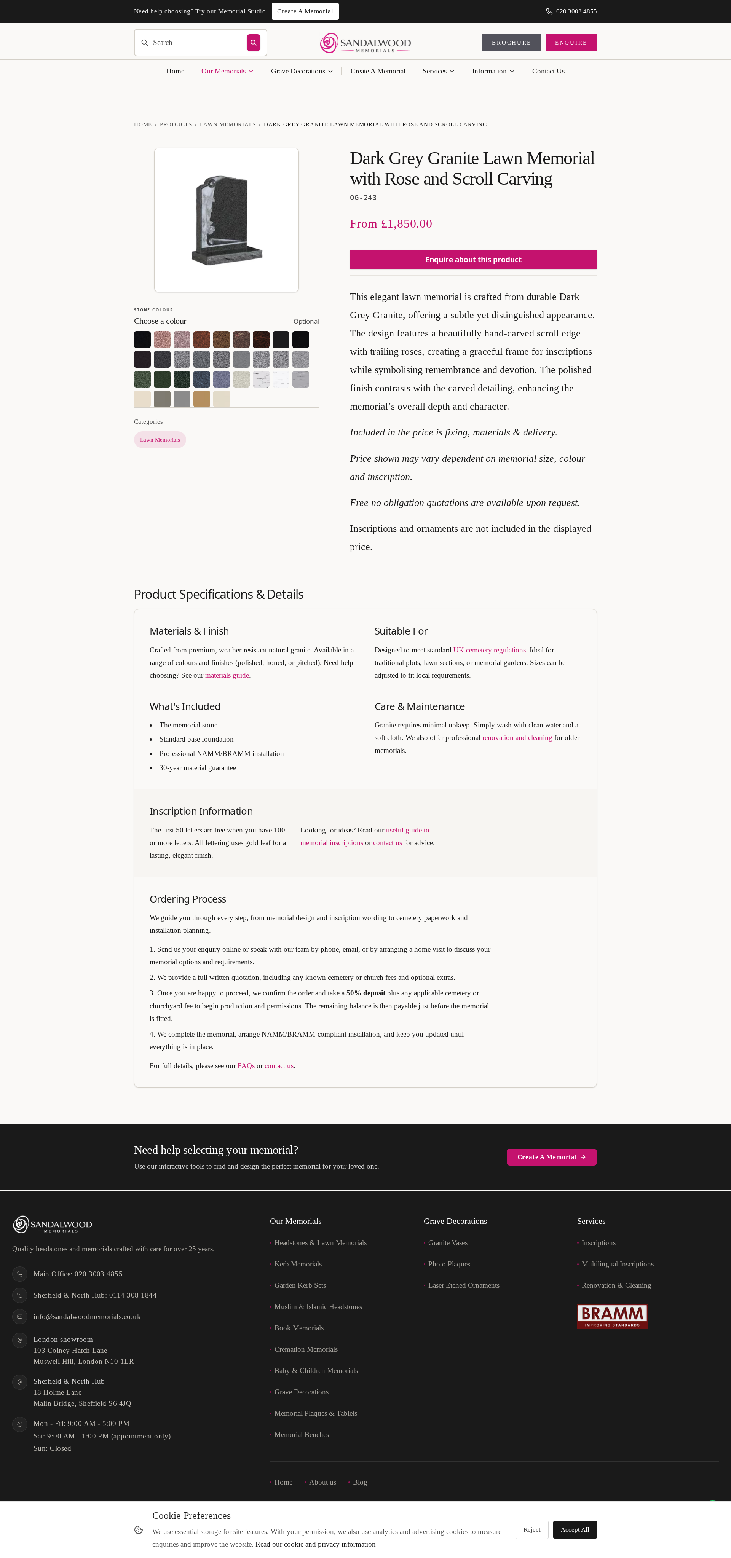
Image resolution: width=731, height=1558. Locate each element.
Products (176, 124)
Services (435, 71)
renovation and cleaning (517, 738)
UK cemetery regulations (489, 650)
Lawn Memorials (228, 124)
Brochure (511, 43)
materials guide (227, 675)
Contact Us (548, 71)
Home (175, 71)
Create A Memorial (378, 71)
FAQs (246, 1066)
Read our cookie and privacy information (315, 1544)
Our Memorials (223, 71)
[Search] (253, 42)
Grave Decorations (298, 71)
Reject (532, 1529)
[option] (142, 339)
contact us (387, 843)
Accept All (575, 1529)
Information (489, 71)
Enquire (571, 43)
